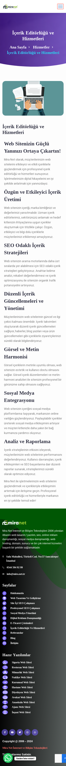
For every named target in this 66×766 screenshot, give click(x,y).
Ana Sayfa (18, 47)
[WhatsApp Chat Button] (8, 758)
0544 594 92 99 (15, 567)
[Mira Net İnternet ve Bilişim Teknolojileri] (10, 6)
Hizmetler (41, 47)
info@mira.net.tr (16, 574)
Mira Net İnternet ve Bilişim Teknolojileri (24, 748)
